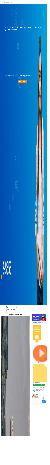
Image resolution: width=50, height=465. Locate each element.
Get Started (43, 402)
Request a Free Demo (39, 384)
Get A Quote (22, 81)
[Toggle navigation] (42, 2)
